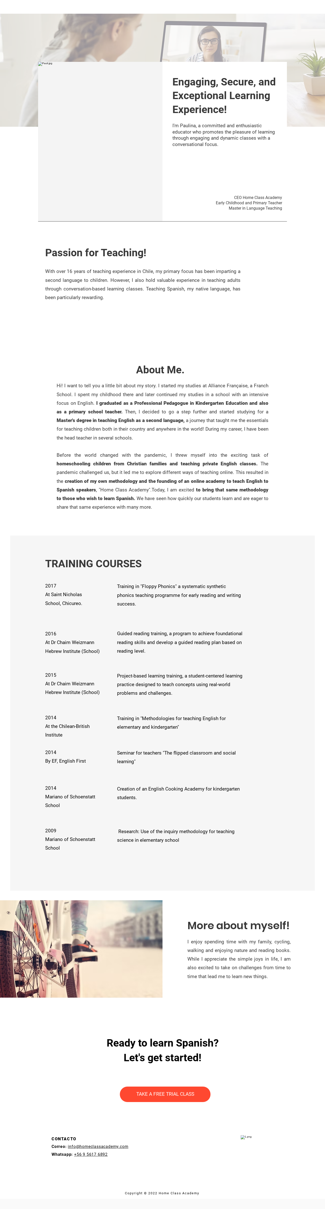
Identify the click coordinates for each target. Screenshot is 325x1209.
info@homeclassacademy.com (98, 1146)
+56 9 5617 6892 (91, 1154)
